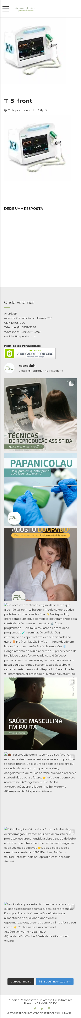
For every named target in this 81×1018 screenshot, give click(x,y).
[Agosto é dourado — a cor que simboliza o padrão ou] (40, 564)
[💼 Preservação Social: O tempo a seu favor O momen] (40, 788)
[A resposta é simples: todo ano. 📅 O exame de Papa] (40, 489)
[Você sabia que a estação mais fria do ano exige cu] (40, 938)
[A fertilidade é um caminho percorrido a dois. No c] (40, 713)
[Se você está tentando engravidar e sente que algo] (40, 639)
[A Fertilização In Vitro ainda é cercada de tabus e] (40, 863)
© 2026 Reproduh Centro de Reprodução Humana (39, 1013)
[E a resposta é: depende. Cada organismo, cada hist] (40, 414)
